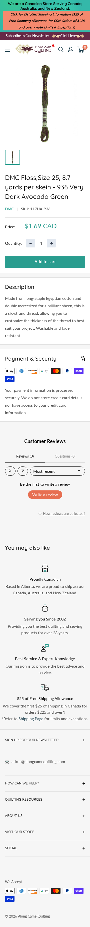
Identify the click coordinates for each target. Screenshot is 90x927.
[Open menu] (7, 50)
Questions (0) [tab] (65, 456)
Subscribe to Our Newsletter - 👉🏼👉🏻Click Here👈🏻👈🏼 (45, 36)
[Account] (70, 49)
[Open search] (61, 49)
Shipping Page (30, 718)
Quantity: (13, 243)
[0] (81, 50)
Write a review (45, 494)
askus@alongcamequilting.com (38, 761)
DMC (9, 209)
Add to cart (45, 261)
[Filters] (23, 471)
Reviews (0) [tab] (25, 456)
